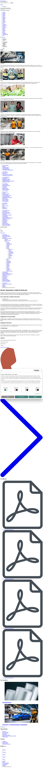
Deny (8, 396)
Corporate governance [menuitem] (6, 218)
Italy (3, 23)
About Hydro (2, 232)
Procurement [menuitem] (5, 221)
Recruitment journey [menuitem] (6, 189)
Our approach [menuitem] (5, 178)
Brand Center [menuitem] (5, 208)
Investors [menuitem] (4, 44)
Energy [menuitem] (4, 40)
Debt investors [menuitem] (5, 198)
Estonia (4, 18)
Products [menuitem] (4, 166)
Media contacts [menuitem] (5, 203)
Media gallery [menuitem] (5, 207)
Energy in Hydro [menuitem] (5, 172)
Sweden (4, 32)
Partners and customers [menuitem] (6, 224)
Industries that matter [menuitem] (6, 212)
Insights (1, 4)
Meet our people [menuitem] (5, 188)
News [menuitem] (3, 204)
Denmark (4, 17)
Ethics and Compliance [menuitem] (6, 225)
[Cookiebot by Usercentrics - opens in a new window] (34, 370)
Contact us (4, 6)
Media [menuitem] (4, 45)
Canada (4, 16)
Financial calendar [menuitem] (6, 199)
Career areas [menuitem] (5, 187)
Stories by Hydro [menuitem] (5, 223)
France (4, 20)
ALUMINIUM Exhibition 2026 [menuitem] (8, 169)
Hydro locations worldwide (7, 283)
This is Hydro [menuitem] (5, 211)
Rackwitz (4, 286)
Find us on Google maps (4, 347)
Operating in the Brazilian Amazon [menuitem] (8, 180)
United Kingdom (5, 34)
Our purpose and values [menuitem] (6, 213)
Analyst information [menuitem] (6, 196)
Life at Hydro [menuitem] (5, 186)
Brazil (4, 15)
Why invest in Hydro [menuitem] (6, 193)
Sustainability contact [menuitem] (6, 181)
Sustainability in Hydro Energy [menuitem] (8, 175)
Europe (4, 284)
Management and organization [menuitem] (8, 217)
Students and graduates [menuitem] (6, 185)
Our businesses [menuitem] (5, 215)
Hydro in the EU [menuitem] (5, 220)
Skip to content (3, 0)
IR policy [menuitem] (4, 192)
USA (3, 35)
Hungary (4, 22)
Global (4, 12)
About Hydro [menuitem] (5, 46)
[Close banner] (41, 370)
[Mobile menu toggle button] (3, 48)
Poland (4, 28)
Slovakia (4, 30)
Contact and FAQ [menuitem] (5, 190)
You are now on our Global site (5, 8)
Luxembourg (5, 25)
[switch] (16, 390)
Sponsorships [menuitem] (5, 222)
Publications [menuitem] (5, 219)
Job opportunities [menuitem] (5, 184)
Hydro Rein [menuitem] (4, 173)
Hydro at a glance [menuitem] (5, 205)
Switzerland (4, 33)
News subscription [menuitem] (6, 201)
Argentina (4, 13)
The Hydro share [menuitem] (5, 194)
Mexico (4, 26)
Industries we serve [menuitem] (6, 167)
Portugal (4, 29)
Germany (4, 21)
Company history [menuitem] (5, 216)
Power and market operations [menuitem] (7, 174)
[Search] (10, 9)
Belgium (4, 14)
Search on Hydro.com (4, 1)
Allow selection (21, 396)
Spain (3, 31)
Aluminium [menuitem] (6, 165)
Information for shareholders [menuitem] (7, 197)
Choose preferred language (4, 10)
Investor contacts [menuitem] (5, 200)
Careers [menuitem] (4, 43)
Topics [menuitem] (4, 206)
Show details (37, 393)
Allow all (35, 396)
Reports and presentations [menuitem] (7, 195)
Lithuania (4, 24)
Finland (4, 19)
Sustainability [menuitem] (5, 42)
